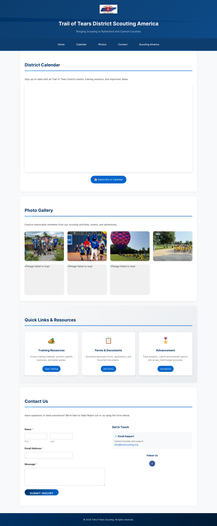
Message (31, 464)
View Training (51, 369)
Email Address (34, 448)
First (27, 441)
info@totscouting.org (126, 444)
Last (52, 441)
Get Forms (108, 369)
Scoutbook (165, 369)
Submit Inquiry (41, 493)
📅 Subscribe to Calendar (108, 179)
